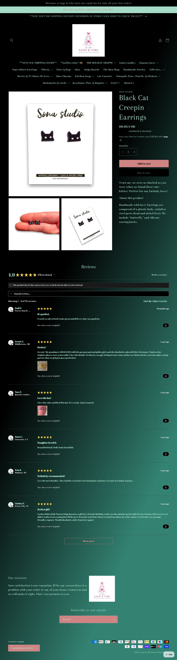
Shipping (123, 131)
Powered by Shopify (160, 652)
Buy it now (144, 172)
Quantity (123, 145)
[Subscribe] (114, 619)
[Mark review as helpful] (166, 325)
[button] (11, 40)
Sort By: (148, 301)
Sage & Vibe (145, 652)
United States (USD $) (22, 648)
